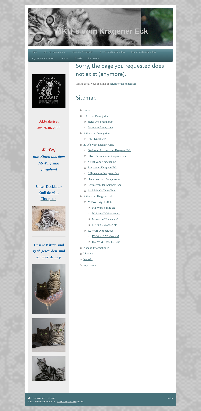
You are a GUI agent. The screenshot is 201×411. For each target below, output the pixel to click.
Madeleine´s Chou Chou (102, 190)
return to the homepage (123, 83)
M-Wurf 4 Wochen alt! (105, 219)
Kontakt (87, 259)
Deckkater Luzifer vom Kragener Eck (109, 150)
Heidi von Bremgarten (100, 121)
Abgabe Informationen (96, 247)
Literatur (88, 253)
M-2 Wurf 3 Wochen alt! (106, 213)
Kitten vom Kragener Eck (98, 196)
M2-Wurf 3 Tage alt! (104, 207)
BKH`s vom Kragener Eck (98, 144)
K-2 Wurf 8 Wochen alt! (106, 242)
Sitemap (51, 398)
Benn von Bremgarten (100, 127)
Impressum (89, 265)
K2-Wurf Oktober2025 (101, 230)
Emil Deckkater (97, 138)
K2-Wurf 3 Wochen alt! (105, 236)
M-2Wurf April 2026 (99, 202)
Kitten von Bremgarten (96, 133)
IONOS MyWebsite (66, 401)
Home (86, 110)
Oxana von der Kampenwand (104, 179)
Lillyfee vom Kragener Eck (103, 173)
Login (170, 398)
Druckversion (38, 398)
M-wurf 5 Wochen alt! (105, 224)
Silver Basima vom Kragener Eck (107, 156)
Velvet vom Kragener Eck (102, 161)
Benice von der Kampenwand (105, 184)
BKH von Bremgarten (96, 116)
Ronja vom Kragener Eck (102, 167)
